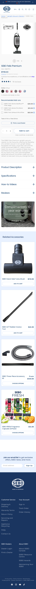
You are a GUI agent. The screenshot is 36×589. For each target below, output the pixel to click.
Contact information (16, 580)
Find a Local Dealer (19, 123)
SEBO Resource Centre (25, 556)
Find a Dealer (7, 552)
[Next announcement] (33, 2)
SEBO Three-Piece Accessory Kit (13, 377)
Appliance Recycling (5, 525)
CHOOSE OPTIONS (18, 383)
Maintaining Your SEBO (26, 565)
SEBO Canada (30, 580)
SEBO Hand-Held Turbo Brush (13, 279)
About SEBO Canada (24, 550)
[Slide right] (21, 61)
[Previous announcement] (3, 2)
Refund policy (26, 578)
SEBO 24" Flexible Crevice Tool (11, 328)
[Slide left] (14, 61)
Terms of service (17, 578)
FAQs (3, 530)
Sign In (22, 504)
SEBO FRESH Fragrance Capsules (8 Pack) (11, 428)
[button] (22, 9)
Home (3, 16)
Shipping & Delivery (5, 505)
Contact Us (5, 534)
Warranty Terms (7, 510)
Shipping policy (6, 580)
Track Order (24, 508)
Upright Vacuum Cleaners (15, 16)
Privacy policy (8, 578)
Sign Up (29, 465)
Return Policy (7, 514)
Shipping (3, 74)
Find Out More (18, 221)
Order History (24, 512)
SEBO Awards (24, 560)
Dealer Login (6, 549)
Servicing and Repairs (7, 519)
